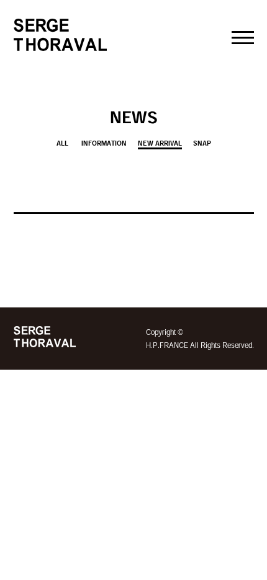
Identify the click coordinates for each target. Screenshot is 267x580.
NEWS (134, 117)
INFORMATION (104, 143)
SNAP (202, 143)
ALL (62, 143)
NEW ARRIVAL (160, 143)
